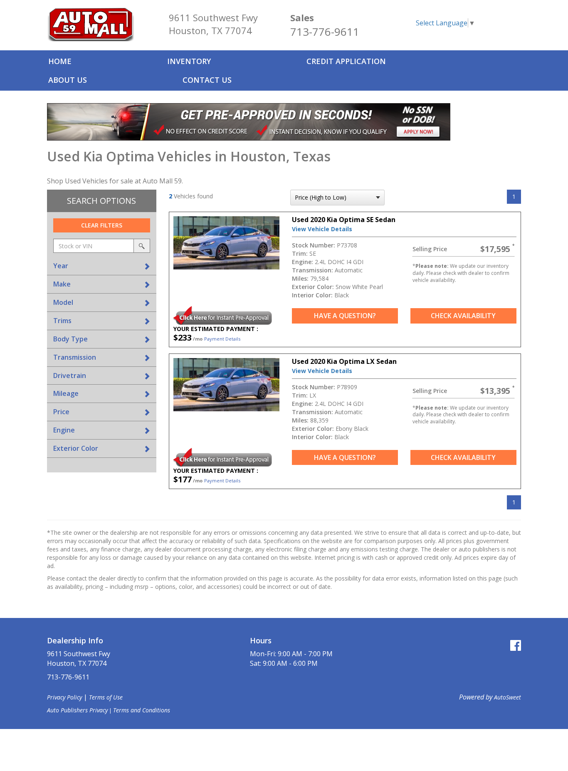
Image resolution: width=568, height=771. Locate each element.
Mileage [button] (66, 393)
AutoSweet (507, 697)
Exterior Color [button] (75, 448)
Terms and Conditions (141, 710)
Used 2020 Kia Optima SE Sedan (343, 219)
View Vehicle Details (322, 229)
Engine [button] (64, 430)
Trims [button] (62, 320)
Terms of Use (106, 697)
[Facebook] (515, 645)
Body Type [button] (70, 338)
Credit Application (346, 61)
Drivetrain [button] (69, 375)
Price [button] (61, 411)
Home (60, 61)
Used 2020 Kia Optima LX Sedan (344, 361)
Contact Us (207, 80)
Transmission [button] (74, 357)
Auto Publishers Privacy (77, 710)
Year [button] (60, 265)
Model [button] (63, 302)
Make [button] (62, 284)
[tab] (101, 266)
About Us (67, 80)
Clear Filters (101, 225)
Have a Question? (345, 315)
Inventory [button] (189, 61)
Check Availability (463, 315)
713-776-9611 (324, 31)
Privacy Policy (64, 697)
